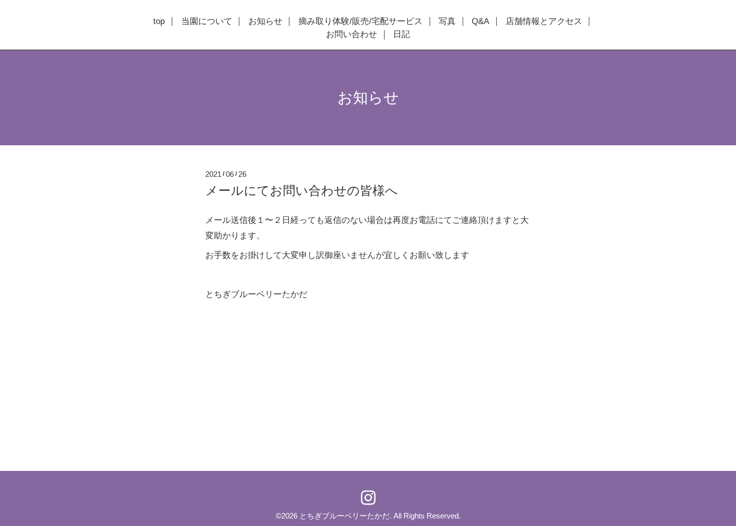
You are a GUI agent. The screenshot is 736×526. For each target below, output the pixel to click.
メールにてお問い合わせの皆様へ (301, 190)
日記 (401, 34)
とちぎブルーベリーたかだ (344, 515)
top (159, 21)
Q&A (480, 21)
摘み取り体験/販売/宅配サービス (360, 21)
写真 (447, 21)
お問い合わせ (351, 34)
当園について (206, 21)
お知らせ (265, 21)
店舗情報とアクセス (544, 21)
